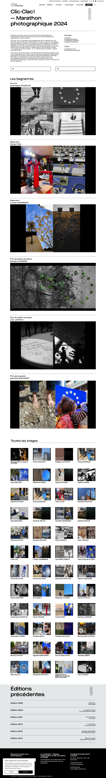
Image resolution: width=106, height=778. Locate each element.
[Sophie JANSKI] (86, 480)
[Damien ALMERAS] (86, 615)
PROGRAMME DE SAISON (74, 1)
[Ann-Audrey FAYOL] (64, 653)
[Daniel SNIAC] (64, 615)
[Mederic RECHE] (42, 519)
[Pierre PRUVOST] (42, 460)
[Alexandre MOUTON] (64, 577)
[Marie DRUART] (64, 538)
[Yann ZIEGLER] (19, 480)
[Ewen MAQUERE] (19, 596)
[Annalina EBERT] (86, 653)
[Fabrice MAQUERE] (86, 577)
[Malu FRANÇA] (86, 538)
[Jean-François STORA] (86, 557)
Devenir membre (84, 1)
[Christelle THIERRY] (19, 634)
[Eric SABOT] (42, 596)
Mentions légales (32, 776)
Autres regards (69, 5)
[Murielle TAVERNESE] (64, 519)
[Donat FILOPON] (86, 596)
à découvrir (91, 691)
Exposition (42, 5)
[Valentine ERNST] (42, 480)
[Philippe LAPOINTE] (64, 460)
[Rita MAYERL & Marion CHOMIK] (19, 460)
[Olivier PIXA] (64, 500)
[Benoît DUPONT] (19, 653)
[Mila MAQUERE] (19, 519)
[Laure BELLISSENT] (64, 557)
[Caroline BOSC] (42, 634)
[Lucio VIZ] (19, 557)
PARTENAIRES (65, 1)
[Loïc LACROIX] (86, 673)
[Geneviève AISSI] (42, 577)
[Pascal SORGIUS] (86, 460)
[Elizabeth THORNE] (64, 596)
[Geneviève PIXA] (19, 577)
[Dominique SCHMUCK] (19, 615)
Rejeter (11, 772)
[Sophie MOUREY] (64, 480)
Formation (59, 5)
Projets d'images (89, 14)
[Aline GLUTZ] (19, 673)
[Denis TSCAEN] (42, 615)
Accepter (25, 772)
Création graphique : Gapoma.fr (44, 776)
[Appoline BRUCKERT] (42, 653)
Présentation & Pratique (55, 1)
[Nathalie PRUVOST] (86, 500)
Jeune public (79, 5)
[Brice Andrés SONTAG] (86, 634)
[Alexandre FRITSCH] (42, 673)
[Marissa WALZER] (42, 538)
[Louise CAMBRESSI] (42, 557)
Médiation (49, 5)
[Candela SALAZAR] (64, 634)
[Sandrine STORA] (19, 500)
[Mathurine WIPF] (19, 538)
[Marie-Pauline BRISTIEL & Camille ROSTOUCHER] (64, 673)
